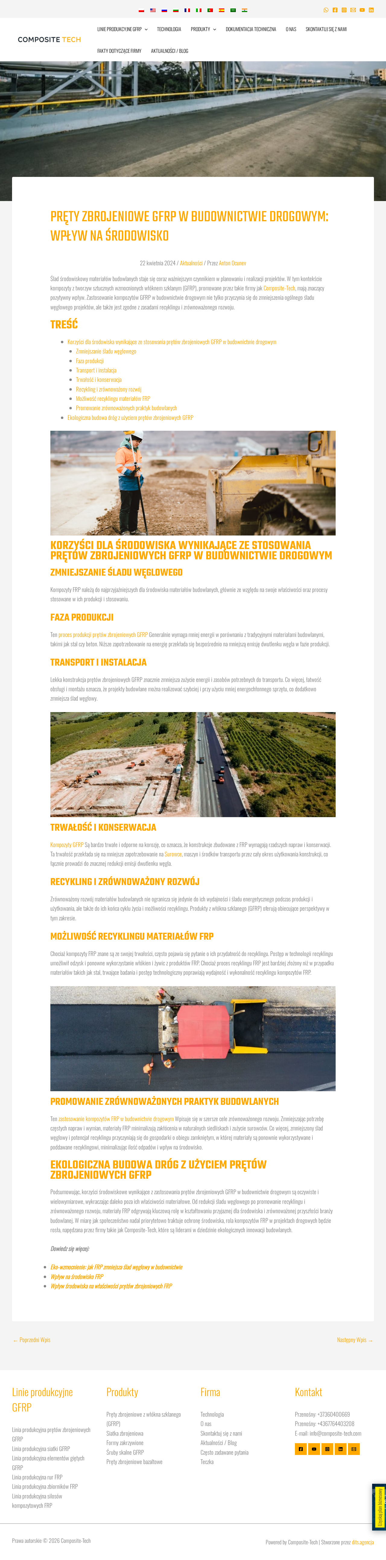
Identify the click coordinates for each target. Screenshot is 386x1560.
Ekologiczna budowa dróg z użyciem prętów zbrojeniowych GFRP (130, 417)
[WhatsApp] (326, 10)
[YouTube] (362, 10)
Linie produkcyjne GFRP (119, 29)
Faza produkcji (90, 360)
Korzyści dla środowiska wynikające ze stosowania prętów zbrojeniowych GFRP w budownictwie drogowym (172, 341)
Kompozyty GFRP (67, 844)
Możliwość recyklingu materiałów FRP (113, 398)
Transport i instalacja (96, 370)
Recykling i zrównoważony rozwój (108, 389)
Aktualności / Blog (169, 50)
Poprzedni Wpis (31, 1339)
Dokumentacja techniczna (251, 29)
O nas (291, 29)
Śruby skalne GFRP (125, 1452)
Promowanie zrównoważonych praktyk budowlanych (126, 407)
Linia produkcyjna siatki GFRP (41, 1448)
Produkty (200, 29)
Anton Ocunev (232, 262)
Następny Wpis (355, 1339)
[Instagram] (344, 10)
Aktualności (191, 262)
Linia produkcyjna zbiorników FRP (45, 1486)
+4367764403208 (336, 1423)
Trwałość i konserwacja (99, 379)
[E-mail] (354, 1449)
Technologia (169, 29)
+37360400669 (334, 1414)
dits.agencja (363, 1542)
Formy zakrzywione (125, 1442)
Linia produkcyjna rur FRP (37, 1476)
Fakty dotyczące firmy (119, 50)
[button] (145, 29)
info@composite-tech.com (335, 1433)
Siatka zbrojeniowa (124, 1433)
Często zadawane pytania (224, 1452)
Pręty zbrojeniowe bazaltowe (134, 1461)
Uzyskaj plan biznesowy (379, 1507)
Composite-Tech (279, 287)
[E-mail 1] (353, 10)
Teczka (207, 1461)
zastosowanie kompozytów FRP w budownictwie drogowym (116, 1118)
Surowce (173, 853)
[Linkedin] (371, 10)
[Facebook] (335, 10)
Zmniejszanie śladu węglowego (106, 351)
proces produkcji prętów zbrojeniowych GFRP (103, 634)
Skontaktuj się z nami (326, 29)
